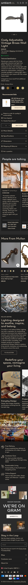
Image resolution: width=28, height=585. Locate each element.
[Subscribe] (25, 544)
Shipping (12, 51)
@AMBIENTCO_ (14, 516)
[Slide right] (16, 34)
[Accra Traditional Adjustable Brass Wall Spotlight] (10, 255)
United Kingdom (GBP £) (11, 568)
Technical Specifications (8, 58)
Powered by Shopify (20, 581)
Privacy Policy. (6, 550)
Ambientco (9, 581)
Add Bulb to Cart (18, 107)
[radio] (3, 88)
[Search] (17, 2)
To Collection (9, 352)
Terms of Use (22, 548)
